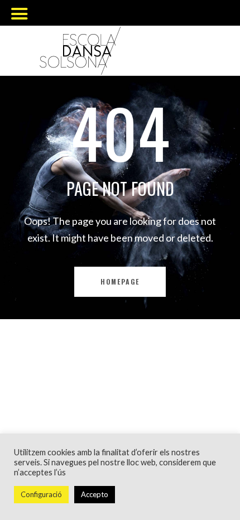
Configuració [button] (41, 494)
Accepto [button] (94, 494)
